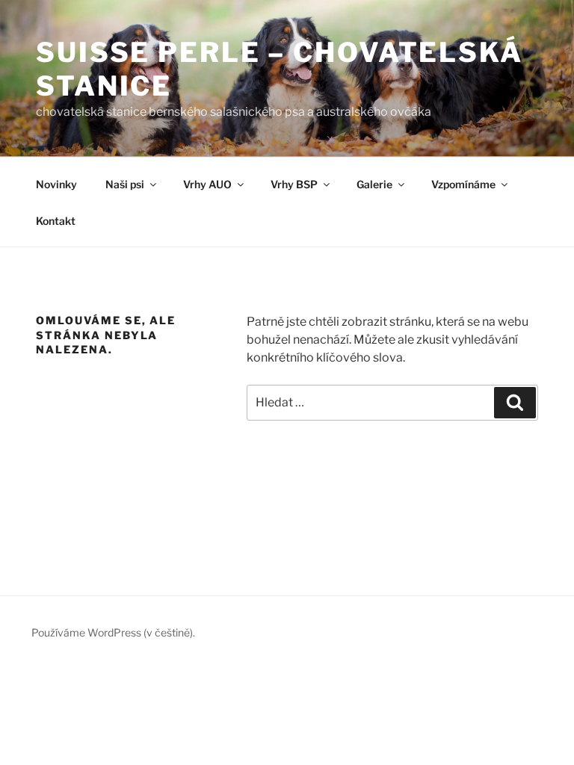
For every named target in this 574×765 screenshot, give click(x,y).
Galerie (374, 184)
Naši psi (124, 184)
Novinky (56, 184)
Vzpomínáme (463, 184)
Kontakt (55, 220)
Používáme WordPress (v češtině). (113, 632)
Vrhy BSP (294, 184)
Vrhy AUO (207, 184)
